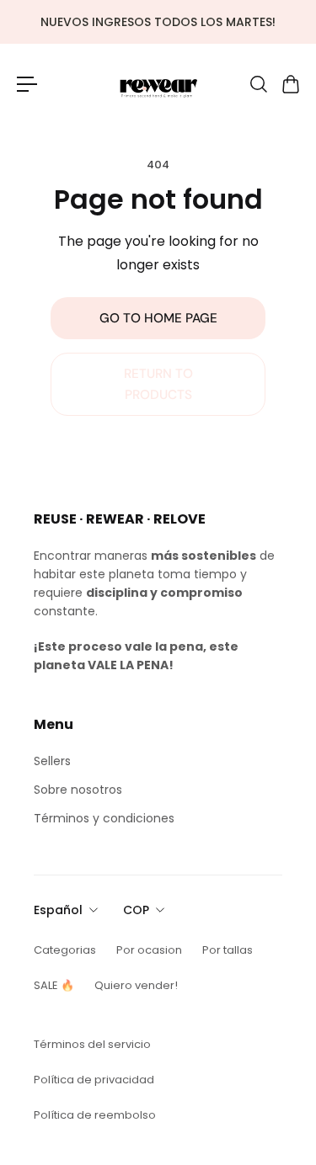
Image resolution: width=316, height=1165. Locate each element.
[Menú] (27, 84)
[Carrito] (290, 84)
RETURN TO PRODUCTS (158, 383)
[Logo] (158, 84)
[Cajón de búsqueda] (258, 84)
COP (136, 910)
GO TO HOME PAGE (158, 318)
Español (58, 910)
